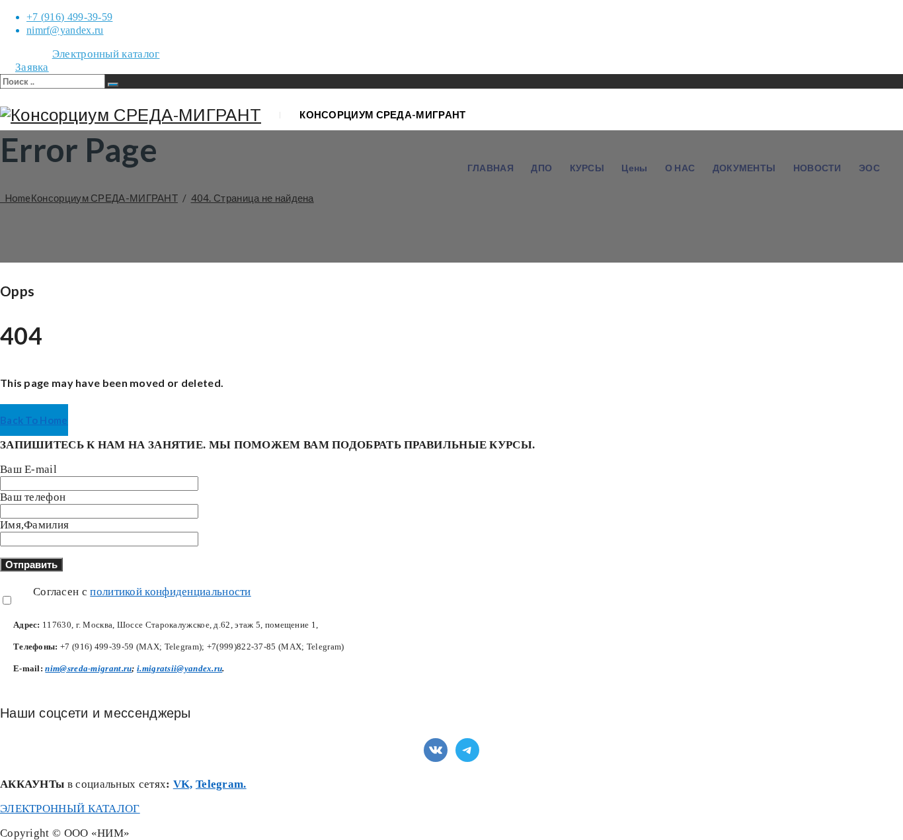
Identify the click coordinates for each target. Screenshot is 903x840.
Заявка (32, 67)
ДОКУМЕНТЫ (744, 167)
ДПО (541, 167)
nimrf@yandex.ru (65, 30)
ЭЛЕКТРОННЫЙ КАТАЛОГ (70, 808)
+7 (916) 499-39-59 (69, 16)
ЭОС (869, 167)
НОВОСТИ (817, 167)
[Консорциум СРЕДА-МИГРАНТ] (130, 115)
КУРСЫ (587, 167)
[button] (34, 420)
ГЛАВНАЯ (490, 167)
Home (89, 198)
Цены (634, 167)
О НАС (680, 167)
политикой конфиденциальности (170, 591)
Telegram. (221, 784)
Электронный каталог (106, 54)
